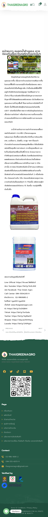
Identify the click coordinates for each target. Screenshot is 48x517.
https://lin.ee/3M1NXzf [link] (26, 282)
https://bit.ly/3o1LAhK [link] (26, 286)
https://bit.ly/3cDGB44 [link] (17, 308)
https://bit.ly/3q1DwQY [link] (22, 316)
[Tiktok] (18, 371)
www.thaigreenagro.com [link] (21, 305)
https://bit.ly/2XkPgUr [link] (21, 323)
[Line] (24, 371)
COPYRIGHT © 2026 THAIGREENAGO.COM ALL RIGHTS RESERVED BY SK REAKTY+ (24, 512)
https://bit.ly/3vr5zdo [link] (20, 312)
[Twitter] (11, 371)
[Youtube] (31, 371)
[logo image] (15, 5)
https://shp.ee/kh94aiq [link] (22, 320)
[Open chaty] (6, 511)
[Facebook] (4, 371)
